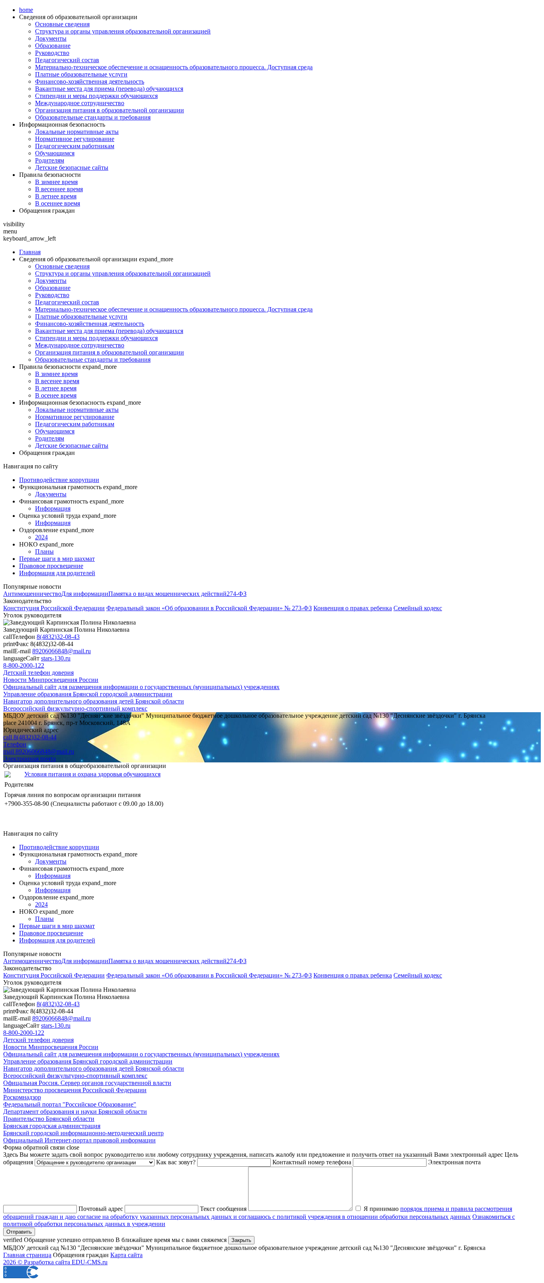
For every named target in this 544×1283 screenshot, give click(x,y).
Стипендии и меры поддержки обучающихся (96, 95)
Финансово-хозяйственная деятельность (89, 81)
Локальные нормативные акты (77, 131)
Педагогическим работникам (74, 146)
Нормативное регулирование (74, 138)
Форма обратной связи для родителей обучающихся (73, 826)
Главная (30, 252)
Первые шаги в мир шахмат (57, 558)
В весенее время (57, 381)
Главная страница (27, 1255)
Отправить (19, 1232)
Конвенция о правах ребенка (352, 608)
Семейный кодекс (417, 608)
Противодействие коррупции (59, 479)
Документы (51, 38)
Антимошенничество (32, 593)
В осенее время (55, 395)
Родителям (49, 160)
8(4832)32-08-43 (58, 636)
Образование (52, 45)
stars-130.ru (55, 658)
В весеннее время (59, 189)
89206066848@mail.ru (61, 651)
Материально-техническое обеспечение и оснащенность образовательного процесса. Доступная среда (174, 67)
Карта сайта (126, 1255)
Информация (52, 508)
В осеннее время (57, 203)
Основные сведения (62, 24)
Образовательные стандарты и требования (93, 117)
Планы (44, 551)
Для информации (84, 593)
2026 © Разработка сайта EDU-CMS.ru (55, 1262)
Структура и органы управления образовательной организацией (123, 31)
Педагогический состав (67, 60)
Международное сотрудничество (79, 103)
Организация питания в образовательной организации (109, 110)
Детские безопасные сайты (71, 167)
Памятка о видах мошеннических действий (167, 593)
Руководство (52, 52)
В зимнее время (56, 181)
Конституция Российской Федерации (54, 608)
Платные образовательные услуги (81, 74)
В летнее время (55, 196)
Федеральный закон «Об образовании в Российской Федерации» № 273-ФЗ (209, 608)
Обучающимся (54, 153)
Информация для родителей (57, 573)
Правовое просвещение (51, 565)
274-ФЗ (237, 593)
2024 (41, 537)
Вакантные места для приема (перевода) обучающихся (109, 88)
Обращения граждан (47, 210)
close (73, 1147)
